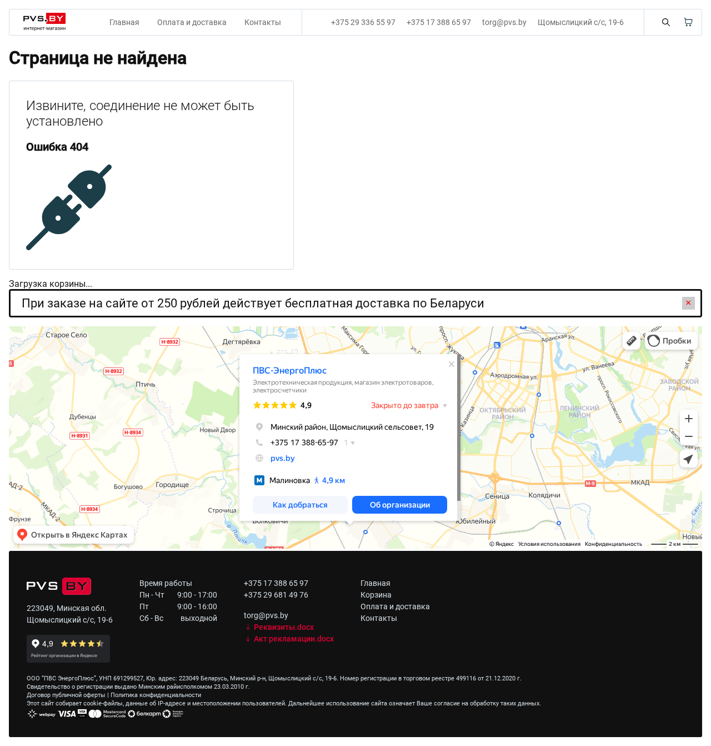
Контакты (262, 22)
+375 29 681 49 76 (276, 594)
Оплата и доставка (192, 22)
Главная (124, 22)
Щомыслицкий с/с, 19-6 (581, 22)
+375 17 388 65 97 (439, 22)
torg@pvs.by (504, 22)
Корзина (376, 594)
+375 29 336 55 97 (363, 22)
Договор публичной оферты (66, 695)
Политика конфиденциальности (156, 695)
